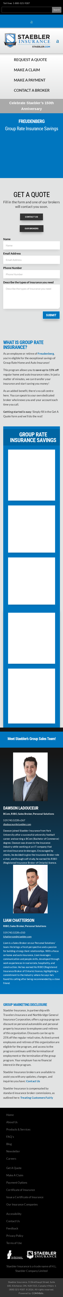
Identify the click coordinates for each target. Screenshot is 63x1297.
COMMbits (37, 1293)
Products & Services (18, 1129)
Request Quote (3, 1275)
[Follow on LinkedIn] (52, 3)
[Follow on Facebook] (40, 3)
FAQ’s (10, 1136)
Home (10, 1115)
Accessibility (13, 1214)
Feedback (12, 1228)
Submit (51, 315)
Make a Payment (30, 80)
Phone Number (12, 268)
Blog (9, 1144)
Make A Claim (14, 1175)
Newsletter (13, 1151)
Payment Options (16, 1182)
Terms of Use (14, 1243)
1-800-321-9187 (21, 3)
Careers (11, 1158)
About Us (11, 1122)
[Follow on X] (46, 3)
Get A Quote (13, 1168)
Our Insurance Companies (22, 1204)
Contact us (31, 217)
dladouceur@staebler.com (17, 824)
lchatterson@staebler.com (17, 936)
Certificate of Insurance (20, 1190)
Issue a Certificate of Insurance (24, 1197)
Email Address (12, 253)
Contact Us (13, 1221)
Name (6, 239)
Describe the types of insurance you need (28, 282)
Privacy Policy (14, 1235)
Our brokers (31, 228)
